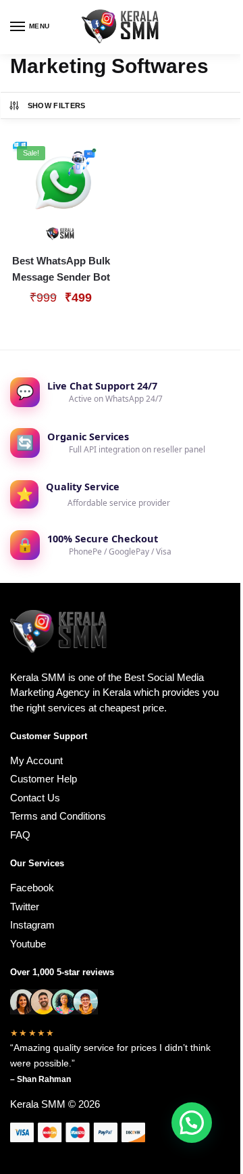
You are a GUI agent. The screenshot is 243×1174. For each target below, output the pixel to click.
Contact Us (35, 797)
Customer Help (43, 778)
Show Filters (57, 105)
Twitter (24, 906)
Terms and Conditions (58, 816)
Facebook (32, 887)
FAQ (20, 835)
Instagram (32, 925)
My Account (36, 760)
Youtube (28, 943)
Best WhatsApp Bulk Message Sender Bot (61, 269)
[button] (191, 1122)
